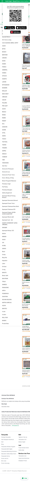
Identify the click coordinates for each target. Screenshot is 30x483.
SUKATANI (5, 296)
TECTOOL (4, 141)
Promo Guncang (5, 463)
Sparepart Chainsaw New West (10, 206)
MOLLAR (4, 90)
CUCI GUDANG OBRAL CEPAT (10, 42)
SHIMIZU (4, 284)
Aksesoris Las (6, 171)
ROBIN (4, 117)
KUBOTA (4, 78)
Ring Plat (4, 257)
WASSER (4, 227)
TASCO (4, 138)
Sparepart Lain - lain (7, 220)
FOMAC (4, 66)
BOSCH (4, 51)
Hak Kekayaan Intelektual (7, 439)
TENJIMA (4, 147)
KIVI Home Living (6, 39)
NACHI (4, 233)
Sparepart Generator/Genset (10, 200)
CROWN (4, 57)
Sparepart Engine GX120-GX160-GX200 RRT (9, 213)
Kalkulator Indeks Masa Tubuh (8, 453)
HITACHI (4, 75)
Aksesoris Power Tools (8, 174)
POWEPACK (5, 293)
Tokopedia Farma (5, 456)
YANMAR (4, 156)
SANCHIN (4, 126)
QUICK (4, 108)
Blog (2, 444)
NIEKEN (4, 236)
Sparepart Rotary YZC (8, 230)
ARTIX (4, 290)
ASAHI (4, 45)
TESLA (4, 281)
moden (4, 314)
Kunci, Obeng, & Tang (8, 177)
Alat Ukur (4, 165)
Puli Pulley (5, 186)
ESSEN (4, 63)
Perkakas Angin (6, 183)
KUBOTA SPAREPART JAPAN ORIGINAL (9, 223)
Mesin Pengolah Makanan (9, 180)
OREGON (4, 96)
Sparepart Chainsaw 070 (8, 209)
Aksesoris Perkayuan (8, 168)
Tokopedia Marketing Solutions (9, 451)
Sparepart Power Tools (8, 203)
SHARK (4, 129)
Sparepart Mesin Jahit (8, 217)
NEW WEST (5, 93)
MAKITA (4, 272)
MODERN (4, 87)
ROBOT (4, 120)
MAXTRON (5, 278)
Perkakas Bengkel (7, 189)
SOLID (3, 239)
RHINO (4, 114)
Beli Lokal (3, 460)
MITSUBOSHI (5, 84)
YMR (3, 159)
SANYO (4, 248)
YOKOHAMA (5, 162)
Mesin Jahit (5, 275)
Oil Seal (4, 266)
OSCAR (4, 99)
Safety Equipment (7, 192)
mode (3, 311)
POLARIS (4, 102)
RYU (3, 123)
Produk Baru (5, 323)
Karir (2, 442)
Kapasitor (4, 260)
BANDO (4, 320)
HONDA (4, 72)
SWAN (4, 135)
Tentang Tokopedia (5, 437)
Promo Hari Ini (4, 458)
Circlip (4, 254)
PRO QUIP (5, 105)
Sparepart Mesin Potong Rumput (8, 196)
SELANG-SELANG (7, 299)
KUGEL (4, 245)
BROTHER (4, 54)
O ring (3, 269)
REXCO (4, 111)
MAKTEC (4, 308)
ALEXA (4, 305)
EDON (3, 60)
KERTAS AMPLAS (6, 302)
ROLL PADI (5, 317)
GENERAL (4, 69)
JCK (3, 242)
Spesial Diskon (6, 36)
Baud (3, 251)
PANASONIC (5, 287)
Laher (3, 263)
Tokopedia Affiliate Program (8, 446)
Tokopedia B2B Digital (6, 449)
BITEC (4, 48)
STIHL (3, 132)
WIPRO (4, 150)
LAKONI (4, 81)
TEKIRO (4, 144)
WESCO (4, 153)
